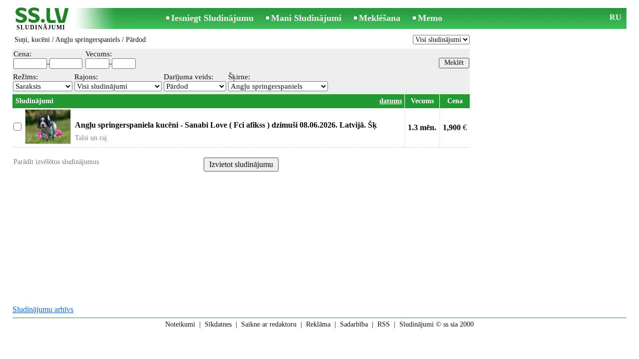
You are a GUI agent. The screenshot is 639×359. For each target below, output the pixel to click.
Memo (430, 18)
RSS (383, 324)
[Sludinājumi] (40, 19)
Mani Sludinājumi (306, 18)
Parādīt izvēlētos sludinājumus (56, 162)
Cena (455, 101)
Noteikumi (180, 324)
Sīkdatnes (218, 324)
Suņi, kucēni (32, 39)
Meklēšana (379, 18)
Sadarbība (354, 324)
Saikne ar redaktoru (269, 324)
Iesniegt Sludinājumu (212, 18)
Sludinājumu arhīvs (42, 309)
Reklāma (318, 324)
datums (390, 101)
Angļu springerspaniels (87, 39)
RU (616, 17)
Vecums (422, 101)
